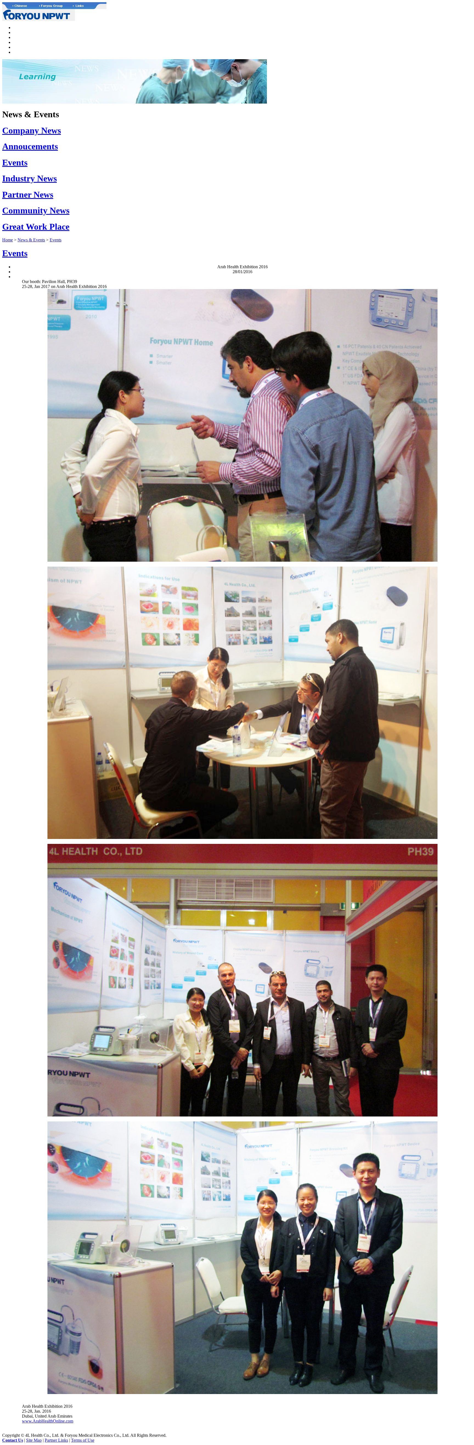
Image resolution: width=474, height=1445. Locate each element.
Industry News (29, 178)
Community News (35, 210)
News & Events (31, 240)
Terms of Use (82, 1440)
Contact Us (12, 1440)
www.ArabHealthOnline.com (47, 1421)
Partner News (27, 194)
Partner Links (56, 1440)
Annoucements (30, 146)
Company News (31, 130)
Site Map (34, 1440)
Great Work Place (35, 227)
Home (7, 240)
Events (14, 162)
